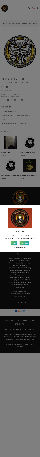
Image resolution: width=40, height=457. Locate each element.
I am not (24, 243)
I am (14, 243)
